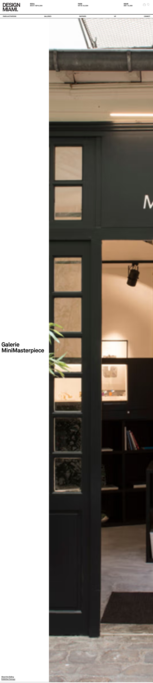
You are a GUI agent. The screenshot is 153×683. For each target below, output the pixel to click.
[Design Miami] (11, 7)
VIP (115, 16)
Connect (147, 16)
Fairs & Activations (9, 16)
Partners (82, 16)
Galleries (47, 16)
